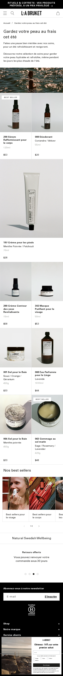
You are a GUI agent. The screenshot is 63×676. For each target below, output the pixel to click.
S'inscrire (51, 596)
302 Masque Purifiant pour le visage (44, 308)
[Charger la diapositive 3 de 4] (34, 574)
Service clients (12, 635)
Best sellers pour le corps (41, 516)
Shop (6, 623)
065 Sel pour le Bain (15, 438)
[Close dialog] (59, 639)
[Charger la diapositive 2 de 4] (30, 574)
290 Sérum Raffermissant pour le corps (15, 139)
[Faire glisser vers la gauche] (24, 526)
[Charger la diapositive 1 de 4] (26, 574)
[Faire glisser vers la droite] (39, 526)
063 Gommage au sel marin (45, 440)
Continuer (46, 665)
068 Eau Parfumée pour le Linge (45, 374)
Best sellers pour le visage (15, 516)
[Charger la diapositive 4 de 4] (38, 574)
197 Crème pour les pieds (18, 242)
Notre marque (11, 629)
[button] (5, 13)
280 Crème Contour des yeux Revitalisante (15, 308)
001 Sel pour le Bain (15, 372)
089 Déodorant (43, 136)
